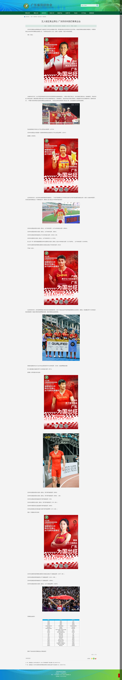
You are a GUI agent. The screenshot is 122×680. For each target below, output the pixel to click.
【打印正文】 (28, 658)
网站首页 (27, 13)
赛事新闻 (91, 13)
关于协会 (83, 13)
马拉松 (75, 13)
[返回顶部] (121, 16)
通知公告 (36, 13)
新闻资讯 (44, 13)
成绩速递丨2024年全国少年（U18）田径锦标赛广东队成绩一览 (41, 662)
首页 (31, 16)
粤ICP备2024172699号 (61, 671)
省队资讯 (40, 16)
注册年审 (68, 13)
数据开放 (60, 13)
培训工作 (52, 13)
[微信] (121, 9)
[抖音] (121, 12)
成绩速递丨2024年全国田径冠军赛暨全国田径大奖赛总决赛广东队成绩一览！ (44, 664)
